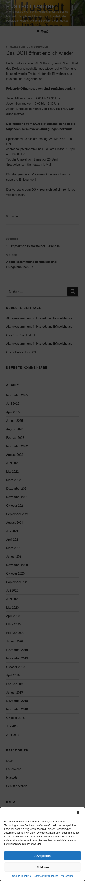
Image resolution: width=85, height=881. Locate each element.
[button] (78, 812)
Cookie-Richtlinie (22, 875)
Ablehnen (42, 867)
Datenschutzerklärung (46, 875)
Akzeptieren (42, 855)
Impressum (66, 875)
